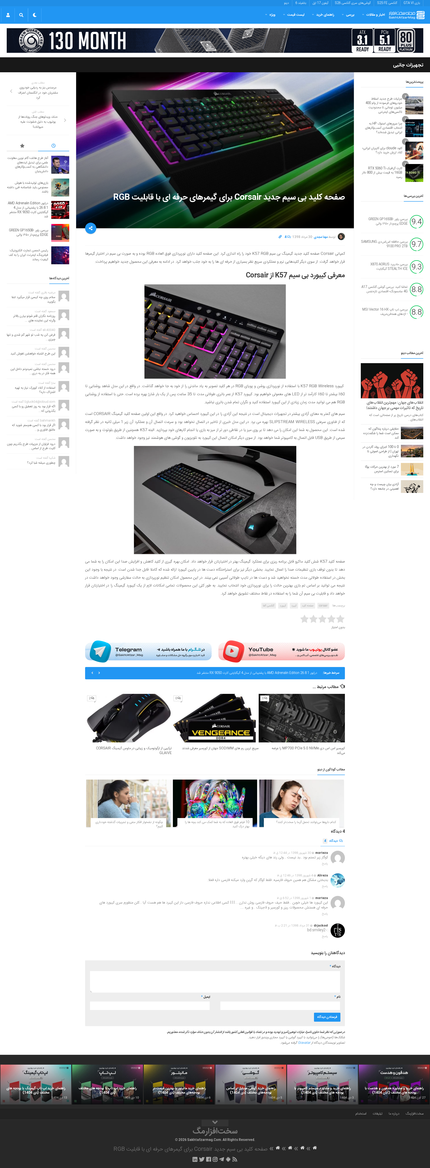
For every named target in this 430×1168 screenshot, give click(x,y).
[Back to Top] (215, 1123)
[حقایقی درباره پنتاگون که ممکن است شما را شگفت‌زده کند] (412, 433)
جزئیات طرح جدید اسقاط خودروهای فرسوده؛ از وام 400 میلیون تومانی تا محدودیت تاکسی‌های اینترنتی (384, 105)
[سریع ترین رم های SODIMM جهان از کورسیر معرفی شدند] (215, 718)
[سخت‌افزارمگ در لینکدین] (195, 1159)
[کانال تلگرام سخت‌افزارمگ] (221, 1159)
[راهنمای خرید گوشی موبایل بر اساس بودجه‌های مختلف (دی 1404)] (250, 1084)
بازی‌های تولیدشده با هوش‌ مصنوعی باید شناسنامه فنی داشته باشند (27, 187)
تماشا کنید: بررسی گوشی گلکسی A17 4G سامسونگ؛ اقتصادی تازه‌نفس (384, 289)
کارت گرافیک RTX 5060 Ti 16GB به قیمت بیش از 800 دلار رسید (382, 173)
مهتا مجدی (321, 237)
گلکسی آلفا (268, 605)
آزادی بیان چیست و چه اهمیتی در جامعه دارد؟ (384, 487)
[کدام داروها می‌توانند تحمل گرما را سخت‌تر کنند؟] (301, 803)
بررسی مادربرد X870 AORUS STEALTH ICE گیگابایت (389, 267)
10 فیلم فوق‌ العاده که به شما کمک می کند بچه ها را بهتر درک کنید (217, 824)
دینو (286, 3)
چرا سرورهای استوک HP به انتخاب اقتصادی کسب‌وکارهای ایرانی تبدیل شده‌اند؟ (383, 128)
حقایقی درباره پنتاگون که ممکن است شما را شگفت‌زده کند (381, 433)
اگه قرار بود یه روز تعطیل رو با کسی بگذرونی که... (33, 409)
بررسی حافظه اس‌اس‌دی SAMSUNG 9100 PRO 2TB (384, 244)
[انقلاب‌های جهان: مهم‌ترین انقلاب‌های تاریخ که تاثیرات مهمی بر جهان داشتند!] (392, 380)
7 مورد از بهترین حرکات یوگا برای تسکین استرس (382, 469)
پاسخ (325, 863)
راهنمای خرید (325, 15)
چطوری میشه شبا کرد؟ (41, 463)
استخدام (360, 1114)
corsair (323, 605)
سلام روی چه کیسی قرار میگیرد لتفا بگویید (33, 300)
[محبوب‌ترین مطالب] (22, 146)
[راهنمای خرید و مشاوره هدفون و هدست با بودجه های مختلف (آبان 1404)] (394, 1084)
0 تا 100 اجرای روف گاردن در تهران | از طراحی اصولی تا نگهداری (381, 451)
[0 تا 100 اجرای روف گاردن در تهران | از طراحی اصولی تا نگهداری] (412, 451)
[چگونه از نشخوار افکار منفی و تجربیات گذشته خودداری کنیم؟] (128, 803)
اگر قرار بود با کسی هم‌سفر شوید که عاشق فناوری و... (33, 428)
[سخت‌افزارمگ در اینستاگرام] (215, 1159)
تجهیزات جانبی (408, 65)
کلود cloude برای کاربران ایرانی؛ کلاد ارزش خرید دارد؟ (382, 151)
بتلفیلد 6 (300, 3)
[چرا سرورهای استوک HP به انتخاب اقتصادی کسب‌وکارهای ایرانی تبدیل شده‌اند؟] (414, 128)
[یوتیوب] (281, 651)
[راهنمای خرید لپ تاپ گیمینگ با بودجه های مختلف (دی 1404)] (35, 1084)
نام (337, 997)
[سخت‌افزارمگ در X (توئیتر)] (201, 1159)
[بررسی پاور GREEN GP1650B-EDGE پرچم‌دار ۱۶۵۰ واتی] (60, 233)
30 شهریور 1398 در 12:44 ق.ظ (292, 852)
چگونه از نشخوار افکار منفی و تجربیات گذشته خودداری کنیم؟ (129, 824)
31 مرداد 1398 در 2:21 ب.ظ (292, 925)
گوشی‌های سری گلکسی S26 (353, 3)
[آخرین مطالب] (53, 146)
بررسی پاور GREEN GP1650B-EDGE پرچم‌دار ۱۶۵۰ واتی (388, 222)
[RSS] (235, 1159)
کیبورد (283, 605)
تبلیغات (378, 1114)
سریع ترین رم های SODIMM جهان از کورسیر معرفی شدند (220, 748)
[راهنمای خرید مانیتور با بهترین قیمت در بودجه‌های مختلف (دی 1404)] (179, 1084)
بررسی (350, 15)
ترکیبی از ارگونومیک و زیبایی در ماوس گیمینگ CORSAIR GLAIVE (134, 751)
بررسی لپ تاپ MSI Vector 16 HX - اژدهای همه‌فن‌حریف (385, 312)
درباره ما (394, 1114)
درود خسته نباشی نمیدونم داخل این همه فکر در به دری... (33, 371)
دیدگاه (331, 841)
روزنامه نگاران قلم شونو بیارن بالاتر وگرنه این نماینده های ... (34, 318)
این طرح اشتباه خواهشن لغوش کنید (33, 353)
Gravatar (304, 1043)
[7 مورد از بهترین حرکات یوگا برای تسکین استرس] (412, 469)
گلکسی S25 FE (387, 3)
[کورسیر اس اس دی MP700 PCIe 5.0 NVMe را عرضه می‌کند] (302, 718)
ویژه (272, 15)
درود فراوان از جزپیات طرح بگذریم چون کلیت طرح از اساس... (31, 446)
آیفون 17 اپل (320, 3)
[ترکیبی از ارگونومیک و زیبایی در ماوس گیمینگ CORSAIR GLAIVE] (129, 718)
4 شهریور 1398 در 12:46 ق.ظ (295, 875)
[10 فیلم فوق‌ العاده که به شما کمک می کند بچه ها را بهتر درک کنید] (215, 803)
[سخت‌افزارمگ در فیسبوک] (208, 1159)
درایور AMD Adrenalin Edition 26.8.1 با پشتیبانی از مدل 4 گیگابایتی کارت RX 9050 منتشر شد (257, 673)
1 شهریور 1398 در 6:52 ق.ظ (294, 898)
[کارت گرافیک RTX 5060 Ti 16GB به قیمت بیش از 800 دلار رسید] (414, 173)
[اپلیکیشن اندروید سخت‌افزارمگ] (228, 1159)
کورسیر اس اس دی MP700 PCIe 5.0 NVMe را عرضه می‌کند (308, 751)
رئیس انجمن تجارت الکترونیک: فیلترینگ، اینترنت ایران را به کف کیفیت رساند (28, 255)
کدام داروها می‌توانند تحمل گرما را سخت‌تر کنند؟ (306, 822)
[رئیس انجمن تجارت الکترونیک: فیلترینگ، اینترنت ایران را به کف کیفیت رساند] (60, 255)
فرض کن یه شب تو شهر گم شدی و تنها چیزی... (31, 337)
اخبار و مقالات (375, 15)
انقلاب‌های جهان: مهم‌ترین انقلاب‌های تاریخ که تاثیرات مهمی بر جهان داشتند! (394, 405)
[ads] (215, 40)
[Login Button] (8, 15)
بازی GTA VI (412, 3)
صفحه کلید (308, 605)
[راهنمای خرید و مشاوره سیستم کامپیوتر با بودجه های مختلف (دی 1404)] (322, 1084)
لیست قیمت (295, 15)
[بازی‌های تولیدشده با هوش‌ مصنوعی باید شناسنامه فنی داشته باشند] (60, 187)
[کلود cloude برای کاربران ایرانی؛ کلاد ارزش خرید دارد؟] (414, 151)
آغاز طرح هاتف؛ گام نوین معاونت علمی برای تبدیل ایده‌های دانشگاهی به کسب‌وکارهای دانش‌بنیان (27, 165)
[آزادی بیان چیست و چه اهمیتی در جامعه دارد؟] (412, 486)
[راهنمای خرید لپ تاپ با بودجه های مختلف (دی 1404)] (107, 1084)
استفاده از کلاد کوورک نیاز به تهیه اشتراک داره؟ (35, 390)
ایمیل (205, 997)
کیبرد (294, 605)
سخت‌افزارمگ (415, 1114)
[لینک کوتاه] (280, 237)
